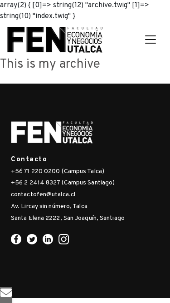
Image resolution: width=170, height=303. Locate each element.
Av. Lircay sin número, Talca (49, 206)
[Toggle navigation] (150, 39)
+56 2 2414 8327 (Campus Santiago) (63, 183)
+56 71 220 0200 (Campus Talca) (57, 171)
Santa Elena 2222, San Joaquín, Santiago (68, 218)
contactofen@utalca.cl (43, 195)
